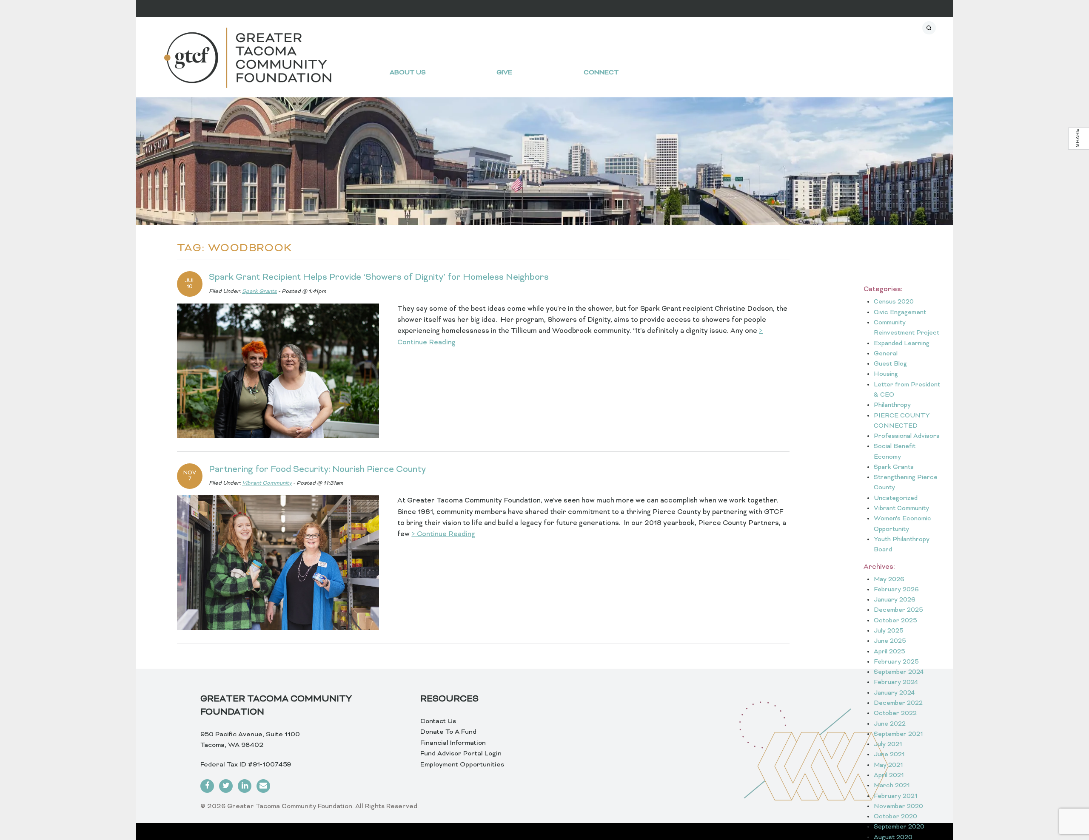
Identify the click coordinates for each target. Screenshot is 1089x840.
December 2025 (898, 610)
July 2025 (889, 631)
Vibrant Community (267, 483)
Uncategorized (896, 498)
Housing (886, 374)
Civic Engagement (900, 313)
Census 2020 (894, 302)
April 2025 (889, 652)
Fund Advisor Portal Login (461, 753)
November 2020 (898, 807)
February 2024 (896, 682)
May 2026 (889, 580)
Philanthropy (892, 405)
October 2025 (895, 621)
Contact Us (438, 721)
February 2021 (896, 796)
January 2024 (894, 693)
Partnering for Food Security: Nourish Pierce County (317, 469)
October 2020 (895, 817)
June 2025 (890, 641)
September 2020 (899, 827)
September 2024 (899, 672)
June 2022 (890, 724)
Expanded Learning (901, 344)
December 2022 (898, 703)
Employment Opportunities (462, 765)
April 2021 (889, 776)
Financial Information (453, 743)
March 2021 (892, 786)
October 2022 (895, 713)
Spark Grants (259, 291)
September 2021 (898, 734)
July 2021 (888, 745)
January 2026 (894, 600)
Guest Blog (890, 364)
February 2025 (896, 662)
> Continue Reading (443, 534)
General (886, 354)
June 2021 (889, 755)
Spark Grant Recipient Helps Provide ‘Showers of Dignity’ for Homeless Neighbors (379, 277)
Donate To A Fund (448, 732)
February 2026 (896, 590)
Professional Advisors (907, 436)
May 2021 (888, 765)
